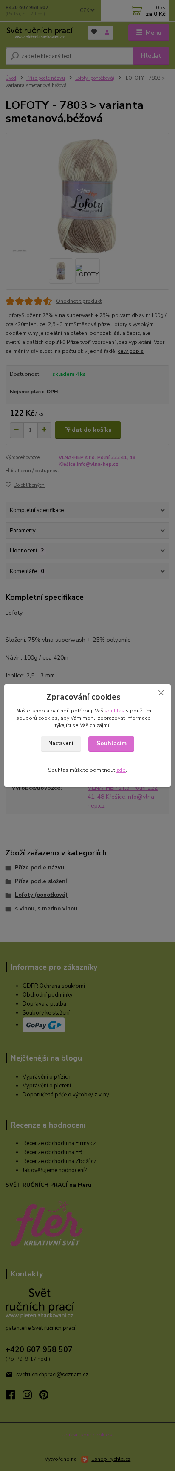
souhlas (114, 710)
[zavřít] (161, 692)
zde (121, 770)
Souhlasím (111, 743)
